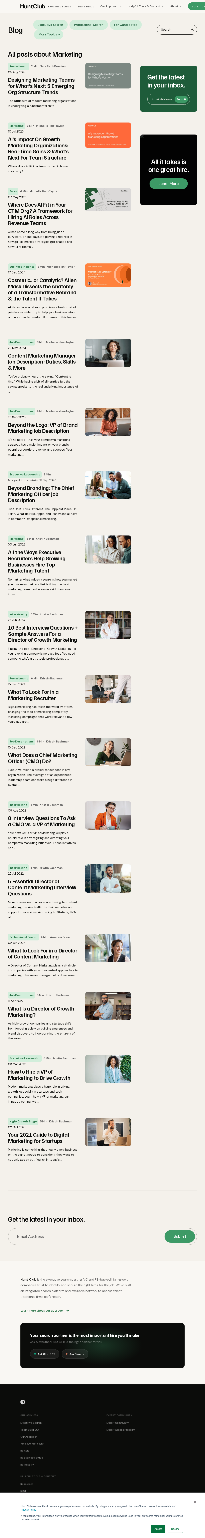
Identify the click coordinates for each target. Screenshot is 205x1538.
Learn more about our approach (42, 1310)
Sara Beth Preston (53, 66)
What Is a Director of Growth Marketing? (41, 1011)
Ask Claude (76, 1354)
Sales (13, 191)
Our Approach (109, 6)
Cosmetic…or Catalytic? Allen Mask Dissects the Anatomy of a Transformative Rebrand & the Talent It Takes (42, 289)
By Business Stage (31, 1457)
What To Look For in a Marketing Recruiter (33, 695)
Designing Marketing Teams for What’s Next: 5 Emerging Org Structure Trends (41, 85)
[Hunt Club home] (32, 6)
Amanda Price (60, 937)
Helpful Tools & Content (144, 6)
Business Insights (21, 266)
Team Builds (85, 6)
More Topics (48, 34)
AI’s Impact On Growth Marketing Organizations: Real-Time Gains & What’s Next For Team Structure (38, 148)
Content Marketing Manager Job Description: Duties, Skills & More (42, 361)
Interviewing (18, 614)
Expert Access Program (121, 1429)
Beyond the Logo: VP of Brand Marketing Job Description (42, 428)
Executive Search (59, 6)
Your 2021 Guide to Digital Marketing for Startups (38, 1137)
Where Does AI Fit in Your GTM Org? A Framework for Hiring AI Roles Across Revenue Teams (40, 213)
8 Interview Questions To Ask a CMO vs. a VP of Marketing (41, 821)
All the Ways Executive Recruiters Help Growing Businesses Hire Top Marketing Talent (36, 561)
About (174, 6)
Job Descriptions (21, 342)
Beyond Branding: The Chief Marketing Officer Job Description (41, 494)
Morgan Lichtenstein (23, 480)
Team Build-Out (29, 1429)
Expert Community (118, 1422)
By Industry (27, 1464)
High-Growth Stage (23, 1121)
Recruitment (18, 66)
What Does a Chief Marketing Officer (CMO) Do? (42, 758)
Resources (26, 1484)
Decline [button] (175, 1528)
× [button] (195, 1500)
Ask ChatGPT (46, 1354)
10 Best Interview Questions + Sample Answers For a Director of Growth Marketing (43, 633)
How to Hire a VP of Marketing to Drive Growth (39, 1074)
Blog (23, 1490)
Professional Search (88, 25)
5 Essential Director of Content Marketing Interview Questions (42, 887)
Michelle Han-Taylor (50, 126)
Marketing (16, 126)
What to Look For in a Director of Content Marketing (42, 953)
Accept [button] (158, 1528)
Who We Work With (32, 1443)
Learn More (169, 183)
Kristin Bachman (47, 538)
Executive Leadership (24, 474)
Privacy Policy (28, 1509)
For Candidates (125, 25)
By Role (24, 1450)
